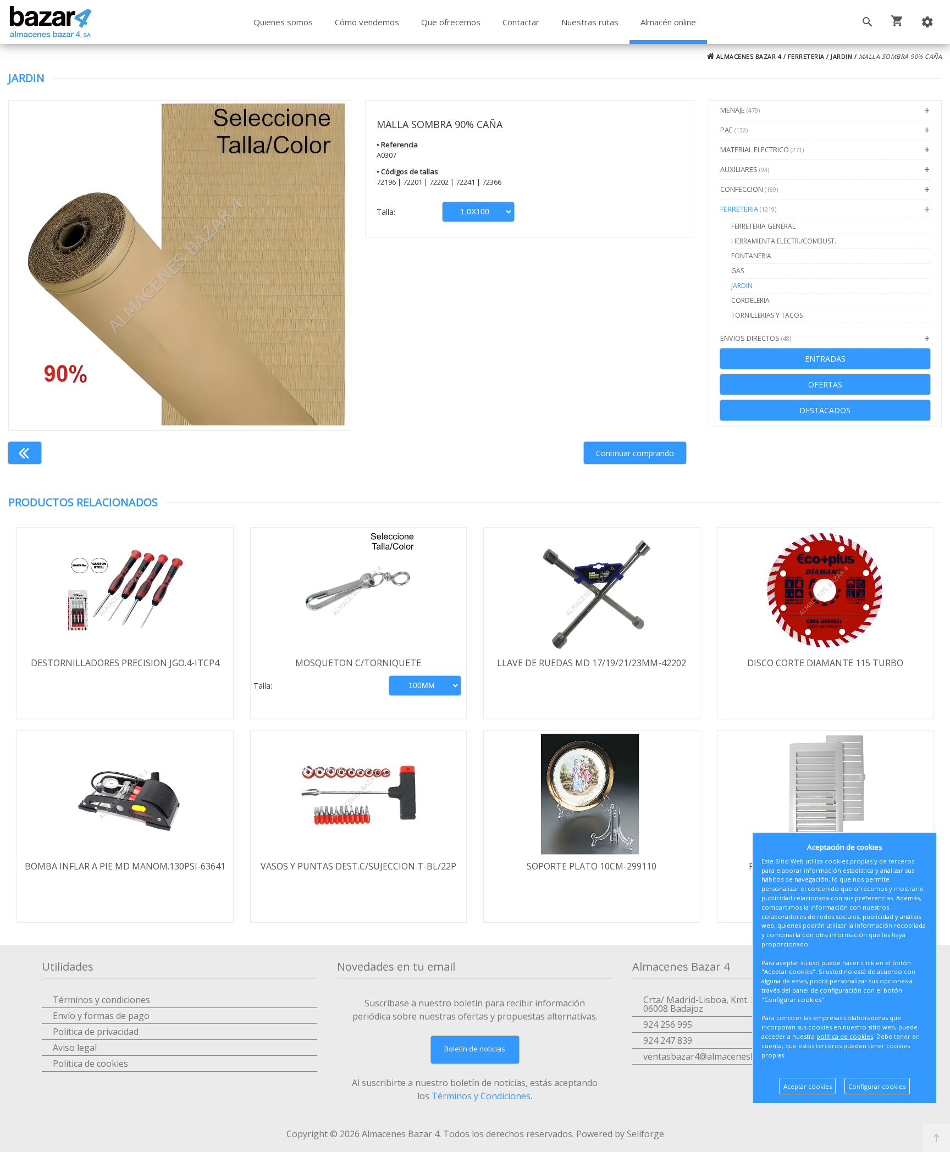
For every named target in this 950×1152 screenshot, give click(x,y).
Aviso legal (75, 1048)
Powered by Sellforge (620, 1134)
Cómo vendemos (367, 21)
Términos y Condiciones (481, 1096)
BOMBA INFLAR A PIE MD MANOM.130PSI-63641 (125, 866)
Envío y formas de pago (101, 1016)
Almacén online (668, 21)
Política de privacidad (96, 1032)
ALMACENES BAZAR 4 (747, 56)
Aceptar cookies (807, 1086)
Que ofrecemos (450, 21)
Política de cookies (90, 1063)
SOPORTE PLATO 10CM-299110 (591, 866)
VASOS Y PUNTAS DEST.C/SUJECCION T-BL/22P (358, 866)
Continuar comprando (635, 453)
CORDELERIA (750, 300)
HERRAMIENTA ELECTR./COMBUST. (783, 241)
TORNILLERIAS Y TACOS (767, 315)
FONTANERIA (751, 256)
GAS (737, 270)
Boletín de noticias (474, 1049)
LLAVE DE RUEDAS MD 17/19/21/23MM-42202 (591, 663)
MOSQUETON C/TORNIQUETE (358, 663)
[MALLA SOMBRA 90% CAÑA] (180, 265)
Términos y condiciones (101, 1000)
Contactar (520, 21)
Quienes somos (283, 21)
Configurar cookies (876, 1086)
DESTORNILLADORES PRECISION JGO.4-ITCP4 (125, 663)
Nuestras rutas (589, 21)
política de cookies (844, 1036)
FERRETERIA (806, 56)
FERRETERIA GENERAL (763, 226)
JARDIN (841, 56)
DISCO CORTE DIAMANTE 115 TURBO (825, 663)
